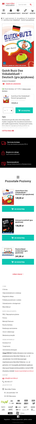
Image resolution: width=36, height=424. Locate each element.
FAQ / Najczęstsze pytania (10, 314)
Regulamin (7, 419)
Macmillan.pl (6, 307)
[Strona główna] (8, 4)
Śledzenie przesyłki (8, 335)
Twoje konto (6, 346)
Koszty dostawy (7, 325)
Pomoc (4, 318)
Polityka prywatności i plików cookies (22, 419)
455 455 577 (8, 382)
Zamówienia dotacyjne (9, 350)
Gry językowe (31, 18)
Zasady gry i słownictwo (13, 83)
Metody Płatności (8, 321)
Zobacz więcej (17, 274)
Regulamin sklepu (8, 296)
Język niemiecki (9, 18)
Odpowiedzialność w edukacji (11, 293)
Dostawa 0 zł (6, 343)
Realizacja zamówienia (9, 328)
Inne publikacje (21, 18)
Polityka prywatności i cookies (11, 300)
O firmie (5, 289)
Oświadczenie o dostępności (11, 303)
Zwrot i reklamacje (8, 332)
